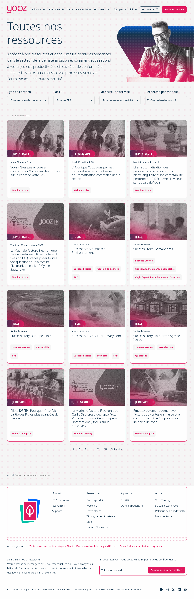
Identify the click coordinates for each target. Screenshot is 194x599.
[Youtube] (185, 589)
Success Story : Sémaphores (153, 249)
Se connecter (148, 9)
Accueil (10, 475)
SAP (76, 277)
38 (105, 449)
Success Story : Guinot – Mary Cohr (96, 336)
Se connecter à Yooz (166, 505)
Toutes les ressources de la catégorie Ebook (51, 546)
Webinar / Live (20, 190)
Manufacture (166, 347)
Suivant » (116, 449)
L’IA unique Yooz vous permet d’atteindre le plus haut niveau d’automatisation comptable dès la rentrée (96, 173)
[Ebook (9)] (28, 104)
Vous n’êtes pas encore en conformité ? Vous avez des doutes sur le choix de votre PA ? (35, 171)
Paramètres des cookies (129, 589)
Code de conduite (105, 589)
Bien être (102, 356)
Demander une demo (174, 9)
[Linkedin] (179, 589)
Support (57, 511)
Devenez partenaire (132, 505)
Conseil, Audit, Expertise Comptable (155, 269)
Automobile (42, 347)
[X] (173, 589)
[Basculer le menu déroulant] (44, 9)
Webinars (92, 505)
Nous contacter (164, 516)
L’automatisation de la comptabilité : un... (96, 546)
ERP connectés (56, 9)
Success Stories (82, 269)
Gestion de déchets (108, 269)
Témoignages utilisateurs (101, 516)
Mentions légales (83, 589)
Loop (153, 277)
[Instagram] (167, 589)
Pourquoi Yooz (83, 9)
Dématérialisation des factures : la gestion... (141, 546)
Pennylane (162, 277)
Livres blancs (94, 511)
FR (131, 9)
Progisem (175, 277)
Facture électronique (98, 527)
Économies (58, 505)
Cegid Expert (142, 277)
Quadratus (141, 356)
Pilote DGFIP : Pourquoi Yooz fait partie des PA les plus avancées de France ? (34, 414)
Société (125, 500)
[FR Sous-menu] (136, 9)
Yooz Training (162, 500)
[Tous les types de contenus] (28, 100)
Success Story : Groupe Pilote (31, 336)
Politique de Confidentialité (170, 511)
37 (98, 449)
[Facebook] (161, 589)
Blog (89, 521)
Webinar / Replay (21, 434)
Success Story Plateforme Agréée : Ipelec (157, 338)
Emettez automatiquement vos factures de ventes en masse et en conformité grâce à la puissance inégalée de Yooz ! (157, 416)
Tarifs (70, 9)
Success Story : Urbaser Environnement (88, 251)
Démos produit (95, 500)
